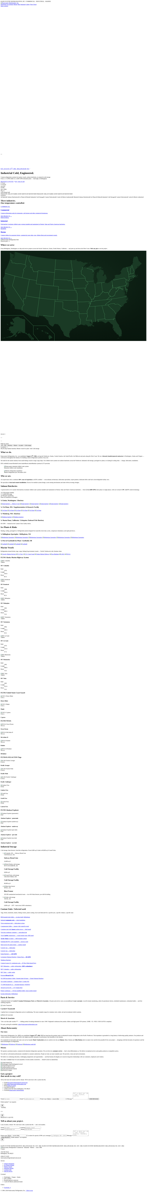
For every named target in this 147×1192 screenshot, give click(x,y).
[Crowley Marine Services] (8, 554)
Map (19, 4)
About (34, 4)
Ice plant (21, 445)
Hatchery (10, 445)
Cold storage (28, 445)
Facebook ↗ (7, 1187)
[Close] (2, 1105)
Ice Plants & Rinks (9, 1165)
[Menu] (1, 154)
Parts (31, 4)
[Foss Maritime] (54, 554)
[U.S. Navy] (19, 554)
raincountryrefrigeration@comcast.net (17, 1082)
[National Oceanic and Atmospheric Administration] (67, 554)
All (2, 445)
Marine (15, 4)
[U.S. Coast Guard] (29, 554)
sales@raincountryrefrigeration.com (27, 1024)
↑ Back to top (29, 1190)
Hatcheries (3, 4)
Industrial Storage (9, 1168)
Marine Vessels (8, 1166)
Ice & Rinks (10, 4)
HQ (5, 445)
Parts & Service (8, 1171)
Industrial (23, 4)
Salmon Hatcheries (9, 1163)
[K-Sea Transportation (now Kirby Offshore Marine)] (62, 554)
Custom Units (7, 1170)
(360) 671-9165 (11, 1085)
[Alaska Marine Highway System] (42, 554)
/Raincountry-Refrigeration (16, 1090)
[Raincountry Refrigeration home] (10, 3)
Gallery (28, 4)
